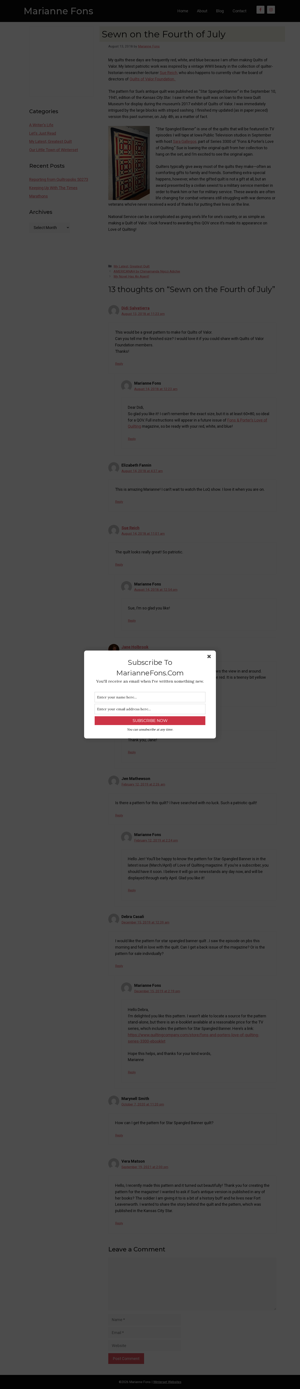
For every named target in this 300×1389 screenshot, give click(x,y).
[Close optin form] (210, 657)
